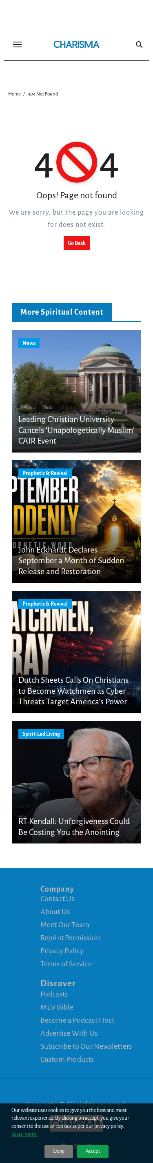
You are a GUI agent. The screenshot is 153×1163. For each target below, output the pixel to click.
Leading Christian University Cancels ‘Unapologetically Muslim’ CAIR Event (76, 430)
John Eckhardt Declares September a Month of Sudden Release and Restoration (71, 560)
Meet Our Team (65, 925)
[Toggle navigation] (17, 44)
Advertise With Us (69, 1033)
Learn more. (24, 1134)
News (28, 343)
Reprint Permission (70, 938)
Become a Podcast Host (77, 1020)
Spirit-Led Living (41, 734)
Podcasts (54, 994)
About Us (55, 912)
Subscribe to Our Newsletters (86, 1046)
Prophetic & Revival (45, 473)
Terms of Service (66, 964)
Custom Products (67, 1059)
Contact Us (57, 898)
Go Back (77, 243)
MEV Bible (57, 1007)
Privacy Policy (62, 951)
